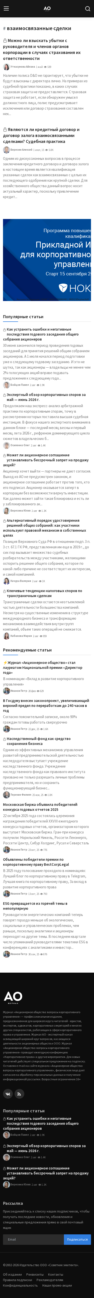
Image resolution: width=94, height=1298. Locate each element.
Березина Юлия (20, 510)
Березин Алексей (21, 149)
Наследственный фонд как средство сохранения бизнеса (39, 741)
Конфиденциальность (20, 1285)
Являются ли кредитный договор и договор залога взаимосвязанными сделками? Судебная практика (41, 135)
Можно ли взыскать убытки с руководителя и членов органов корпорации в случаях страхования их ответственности (42, 49)
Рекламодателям (50, 1280)
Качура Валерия (20, 581)
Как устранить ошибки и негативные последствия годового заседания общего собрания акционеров (41, 334)
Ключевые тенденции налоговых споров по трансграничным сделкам (44, 593)
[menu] (6, 8)
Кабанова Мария (21, 636)
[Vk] (8, 1094)
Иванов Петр (18, 690)
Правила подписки (17, 1280)
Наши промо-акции (57, 1285)
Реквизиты (35, 1274)
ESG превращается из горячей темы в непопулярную (35, 906)
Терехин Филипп (20, 794)
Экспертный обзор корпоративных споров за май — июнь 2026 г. (46, 397)
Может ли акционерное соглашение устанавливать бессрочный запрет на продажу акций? (45, 460)
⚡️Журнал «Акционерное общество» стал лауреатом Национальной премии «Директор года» (42, 667)
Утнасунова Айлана (22, 66)
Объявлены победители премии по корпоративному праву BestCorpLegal (36, 862)
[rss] (19, 1094)
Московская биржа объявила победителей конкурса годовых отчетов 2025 (40, 807)
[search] (87, 8)
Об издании (12, 1274)
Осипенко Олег (20, 445)
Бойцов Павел (19, 385)
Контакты (55, 1274)
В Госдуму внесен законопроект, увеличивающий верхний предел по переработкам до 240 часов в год (46, 705)
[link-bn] (47, 260)
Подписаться (77, 1239)
